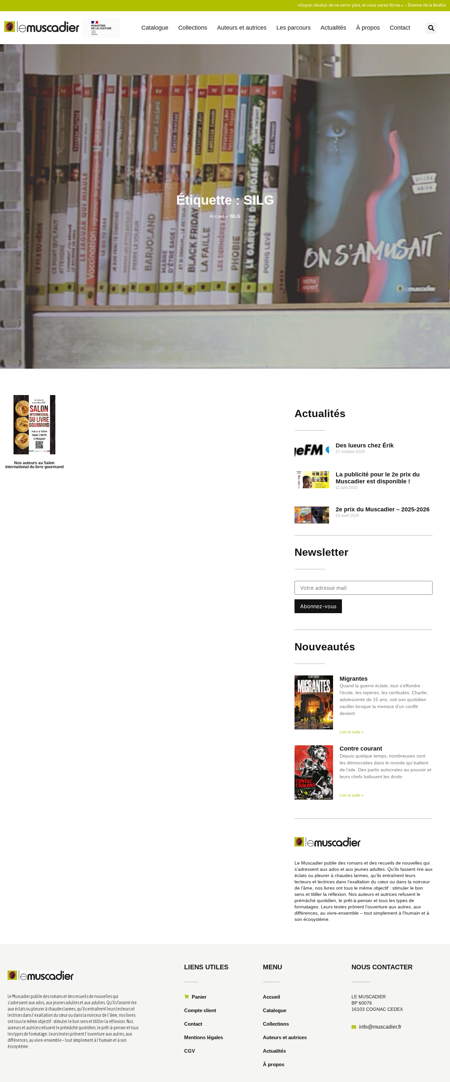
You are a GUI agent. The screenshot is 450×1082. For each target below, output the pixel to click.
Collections (192, 27)
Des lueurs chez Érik (365, 445)
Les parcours (293, 27)
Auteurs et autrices (242, 27)
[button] (431, 28)
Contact (400, 27)
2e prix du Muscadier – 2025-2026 (383, 509)
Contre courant (361, 748)
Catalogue (154, 27)
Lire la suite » (352, 732)
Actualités (333, 27)
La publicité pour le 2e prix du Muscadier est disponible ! (378, 478)
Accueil (217, 216)
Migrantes (354, 678)
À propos (368, 27)
